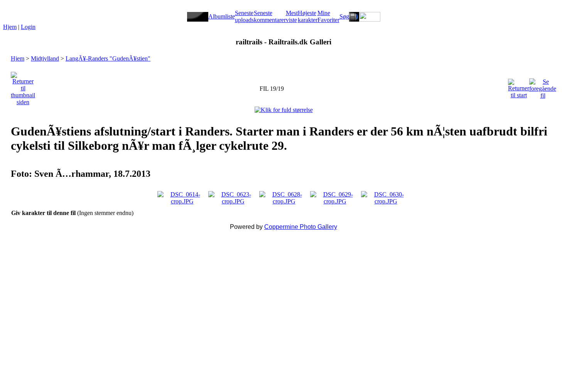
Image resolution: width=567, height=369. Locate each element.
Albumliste (221, 16)
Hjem (10, 27)
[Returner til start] (518, 86)
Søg (344, 16)
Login (28, 27)
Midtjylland (45, 58)
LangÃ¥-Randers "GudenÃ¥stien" (108, 58)
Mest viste (292, 16)
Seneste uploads (244, 16)
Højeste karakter (307, 16)
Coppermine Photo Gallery (300, 226)
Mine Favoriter (328, 16)
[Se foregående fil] (542, 86)
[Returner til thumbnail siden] (23, 86)
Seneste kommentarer (270, 16)
